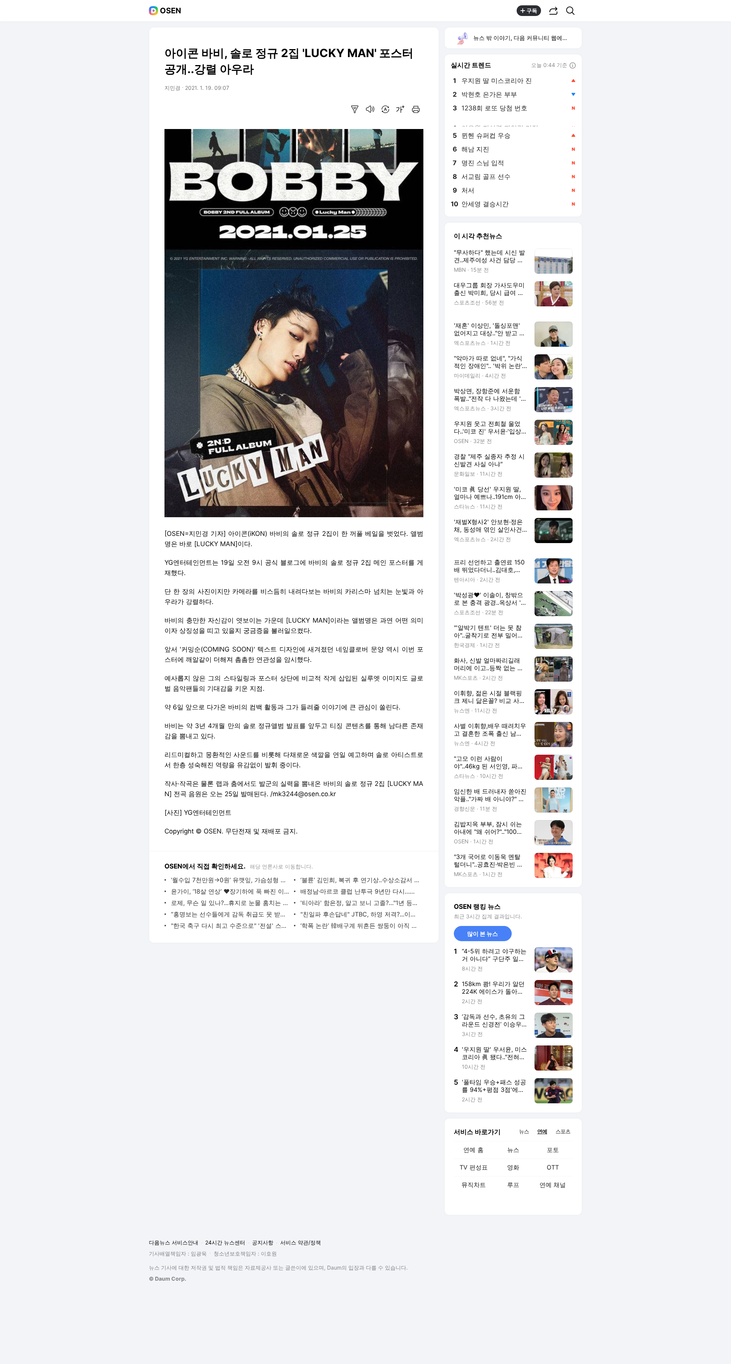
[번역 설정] (385, 109)
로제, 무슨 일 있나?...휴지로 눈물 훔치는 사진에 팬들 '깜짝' (230, 903)
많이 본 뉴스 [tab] (482, 933)
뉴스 (513, 1150)
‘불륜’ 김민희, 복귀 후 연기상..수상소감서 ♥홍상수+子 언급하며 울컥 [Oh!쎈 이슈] (360, 880)
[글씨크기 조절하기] (400, 109)
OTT (553, 1167)
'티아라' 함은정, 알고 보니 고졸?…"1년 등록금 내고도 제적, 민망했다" (360, 903)
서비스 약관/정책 (300, 1242)
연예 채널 (552, 1185)
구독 (532, 10)
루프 (513, 1185)
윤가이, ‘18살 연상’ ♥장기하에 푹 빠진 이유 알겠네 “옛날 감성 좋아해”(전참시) (230, 891)
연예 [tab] (542, 1131)
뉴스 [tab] (524, 1131)
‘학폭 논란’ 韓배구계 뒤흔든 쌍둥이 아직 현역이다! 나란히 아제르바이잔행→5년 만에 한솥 (360, 925)
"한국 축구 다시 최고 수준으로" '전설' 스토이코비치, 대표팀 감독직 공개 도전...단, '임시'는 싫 (230, 925)
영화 (513, 1167)
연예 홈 (473, 1150)
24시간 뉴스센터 (225, 1242)
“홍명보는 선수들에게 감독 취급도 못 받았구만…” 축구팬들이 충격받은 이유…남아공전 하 (230, 914)
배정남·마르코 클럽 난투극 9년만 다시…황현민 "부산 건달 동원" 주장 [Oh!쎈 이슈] (360, 891)
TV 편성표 (474, 1167)
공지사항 (262, 1242)
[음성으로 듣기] (370, 109)
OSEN (170, 10)
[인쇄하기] (415, 109)
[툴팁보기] (573, 65)
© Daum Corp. (167, 1278)
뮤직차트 (473, 1185)
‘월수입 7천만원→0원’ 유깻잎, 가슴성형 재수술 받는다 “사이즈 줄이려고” (230, 880)
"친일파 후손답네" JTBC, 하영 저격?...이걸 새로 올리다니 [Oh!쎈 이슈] (360, 914)
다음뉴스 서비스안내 (173, 1242)
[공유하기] (553, 11)
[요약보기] (354, 109)
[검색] (572, 11)
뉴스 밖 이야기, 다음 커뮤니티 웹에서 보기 (527, 37)
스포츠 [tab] (562, 1131)
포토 (553, 1150)
